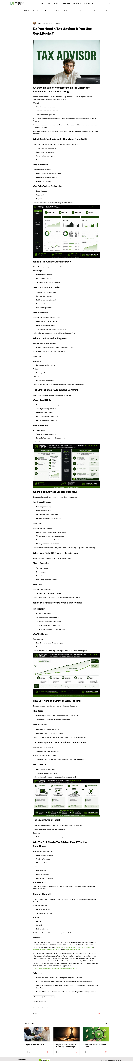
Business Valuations (70, 11)
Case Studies (37, 11)
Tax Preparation (48, 997)
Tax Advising (42, 1001)
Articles (47, 11)
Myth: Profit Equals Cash (35, 1045)
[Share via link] (47, 1008)
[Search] (109, 4)
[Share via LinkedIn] (43, 1008)
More (95, 11)
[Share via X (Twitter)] (38, 1008)
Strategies (57, 11)
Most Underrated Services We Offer (96, 1046)
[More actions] (99, 23)
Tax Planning (37, 997)
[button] (107, 11)
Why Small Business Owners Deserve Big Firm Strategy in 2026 (66, 1046)
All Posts (26, 11)
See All (107, 1023)
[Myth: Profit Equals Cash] (37, 1034)
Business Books (85, 11)
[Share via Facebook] (34, 1008)
